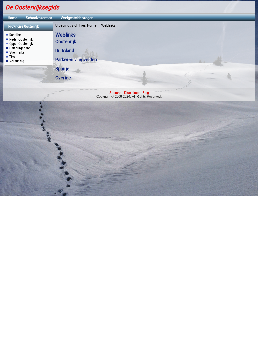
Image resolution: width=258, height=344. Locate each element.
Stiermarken (17, 52)
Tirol (12, 57)
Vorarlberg (16, 61)
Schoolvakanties (39, 18)
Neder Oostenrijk (21, 39)
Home (12, 18)
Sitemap (115, 93)
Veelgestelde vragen (77, 18)
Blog (145, 93)
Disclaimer (132, 93)
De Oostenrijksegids (32, 7)
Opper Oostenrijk (21, 44)
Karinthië (15, 35)
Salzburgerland (20, 48)
